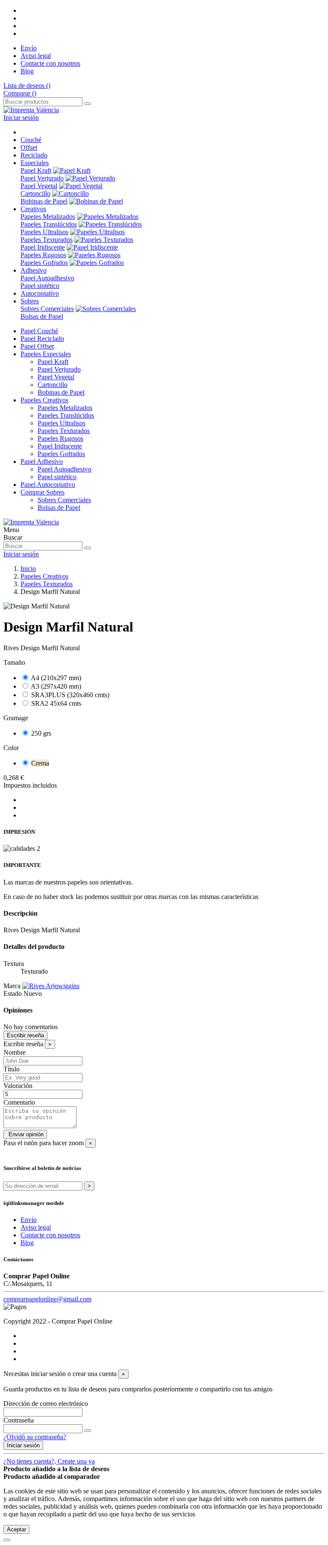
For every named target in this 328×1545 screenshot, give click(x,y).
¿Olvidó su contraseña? (34, 1436)
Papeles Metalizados (47, 216)
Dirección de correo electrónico (45, 1403)
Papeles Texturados (46, 239)
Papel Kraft (35, 170)
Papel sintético (39, 285)
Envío (28, 48)
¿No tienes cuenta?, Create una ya (49, 1461)
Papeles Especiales (45, 354)
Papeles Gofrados (44, 262)
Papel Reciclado (42, 338)
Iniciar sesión (23, 1445)
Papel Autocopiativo (47, 484)
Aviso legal (35, 55)
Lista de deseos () (26, 85)
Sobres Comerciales (47, 308)
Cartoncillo (35, 193)
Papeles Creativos (44, 400)
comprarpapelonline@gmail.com (47, 1299)
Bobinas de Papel (43, 201)
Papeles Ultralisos (44, 232)
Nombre (14, 1052)
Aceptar (16, 1529)
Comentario (19, 1102)
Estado (13, 993)
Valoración (17, 1085)
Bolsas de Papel (41, 316)
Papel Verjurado (42, 178)
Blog (27, 71)
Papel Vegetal (38, 185)
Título (11, 1069)
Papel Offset (37, 346)
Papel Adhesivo (41, 461)
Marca (11, 985)
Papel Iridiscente (42, 247)
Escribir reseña (25, 1035)
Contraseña (18, 1420)
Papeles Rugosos (43, 255)
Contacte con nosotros (50, 63)
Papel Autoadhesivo (47, 278)
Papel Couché (39, 331)
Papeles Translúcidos (48, 224)
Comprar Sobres (42, 492)
